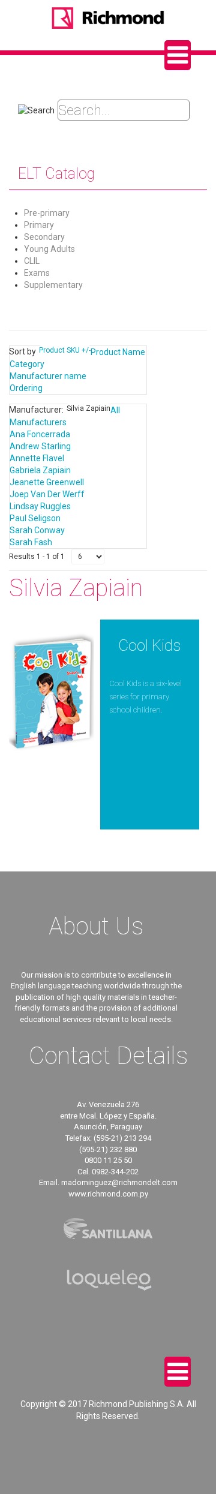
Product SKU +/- (65, 350)
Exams (37, 273)
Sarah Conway (37, 530)
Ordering (26, 388)
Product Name (118, 352)
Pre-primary (47, 213)
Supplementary (53, 285)
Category (27, 364)
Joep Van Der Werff (47, 494)
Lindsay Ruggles (40, 506)
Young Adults (49, 249)
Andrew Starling (40, 446)
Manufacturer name (48, 376)
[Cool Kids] (51, 691)
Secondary (44, 237)
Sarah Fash (31, 542)
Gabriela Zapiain (40, 470)
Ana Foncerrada (40, 434)
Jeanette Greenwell (47, 482)
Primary (39, 225)
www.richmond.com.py (108, 1193)
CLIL (32, 261)
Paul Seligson (35, 518)
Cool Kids (149, 645)
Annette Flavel (37, 458)
